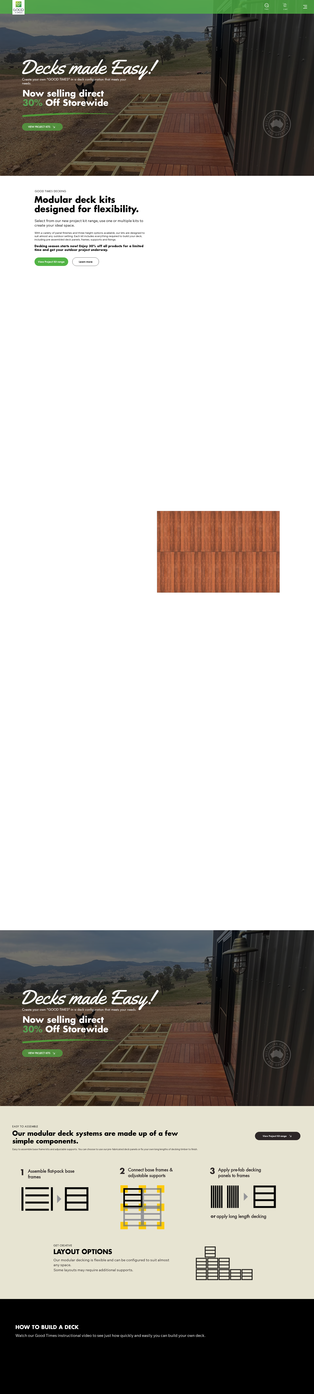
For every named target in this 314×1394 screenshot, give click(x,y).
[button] (285, 5)
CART (285, 9)
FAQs (266, 9)
